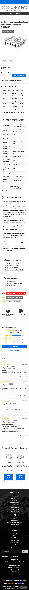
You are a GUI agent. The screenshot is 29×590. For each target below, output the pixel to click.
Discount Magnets (14, 509)
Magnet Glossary (14, 524)
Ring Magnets (14, 500)
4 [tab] (16, 318)
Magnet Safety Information (16, 293)
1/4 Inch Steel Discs (10, 281)
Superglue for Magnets (11, 285)
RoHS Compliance (14, 542)
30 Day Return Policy (13, 301)
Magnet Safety (14, 520)
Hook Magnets (14, 505)
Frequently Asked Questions (14, 522)
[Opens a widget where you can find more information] (23, 587)
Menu (4, 1)
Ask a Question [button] (14, 350)
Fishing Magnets (14, 507)
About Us (14, 533)
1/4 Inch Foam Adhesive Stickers (13, 283)
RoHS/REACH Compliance (14, 297)
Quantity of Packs (5, 72)
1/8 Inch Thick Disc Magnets (12, 265)
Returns (14, 518)
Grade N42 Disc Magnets (11, 267)
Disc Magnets (9, 16)
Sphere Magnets (14, 502)
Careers (15, 535)
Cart (26, 1)
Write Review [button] (14, 346)
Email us (16, 112)
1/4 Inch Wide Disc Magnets (12, 263)
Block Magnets (14, 498)
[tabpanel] (7, 313)
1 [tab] (10, 318)
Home (2, 16)
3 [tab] (14, 318)
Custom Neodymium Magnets (14, 511)
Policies (14, 544)
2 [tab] (12, 318)
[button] (8, 335)
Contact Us (14, 527)
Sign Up (25, 551)
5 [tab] (19, 318)
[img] (5, 364)
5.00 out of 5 (18, 330)
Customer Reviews (14, 540)
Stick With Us (14, 538)
